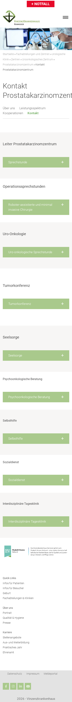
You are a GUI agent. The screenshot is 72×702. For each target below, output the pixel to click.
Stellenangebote (12, 637)
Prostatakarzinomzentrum (18, 64)
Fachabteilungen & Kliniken (18, 598)
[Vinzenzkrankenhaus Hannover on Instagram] (13, 686)
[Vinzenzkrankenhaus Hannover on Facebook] (6, 686)
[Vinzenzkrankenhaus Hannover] (21, 17)
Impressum (32, 674)
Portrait (7, 612)
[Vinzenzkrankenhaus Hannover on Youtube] (28, 686)
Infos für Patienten (13, 583)
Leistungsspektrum (32, 108)
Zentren (15, 59)
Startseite (8, 54)
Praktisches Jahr (12, 647)
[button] (36, 162)
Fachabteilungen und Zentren (33, 54)
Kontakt (33, 113)
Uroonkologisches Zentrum (37, 59)
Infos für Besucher (13, 588)
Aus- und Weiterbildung (16, 642)
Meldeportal (50, 674)
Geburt (7, 593)
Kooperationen (13, 113)
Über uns (9, 108)
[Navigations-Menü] (65, 17)
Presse (7, 622)
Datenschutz (14, 674)
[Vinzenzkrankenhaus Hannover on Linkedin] (20, 686)
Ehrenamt (8, 652)
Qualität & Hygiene (13, 617)
